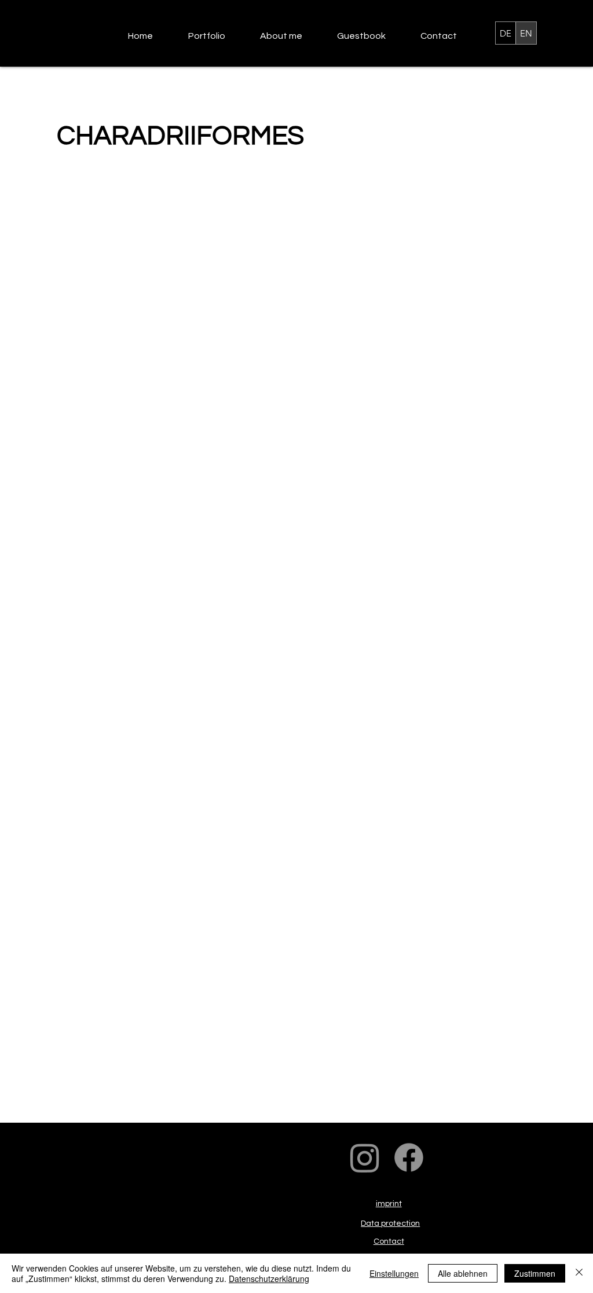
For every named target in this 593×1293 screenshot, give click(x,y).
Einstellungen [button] (394, 1273)
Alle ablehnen (463, 1273)
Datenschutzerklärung (269, 1278)
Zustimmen (534, 1273)
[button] (215, 36)
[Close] (579, 1273)
